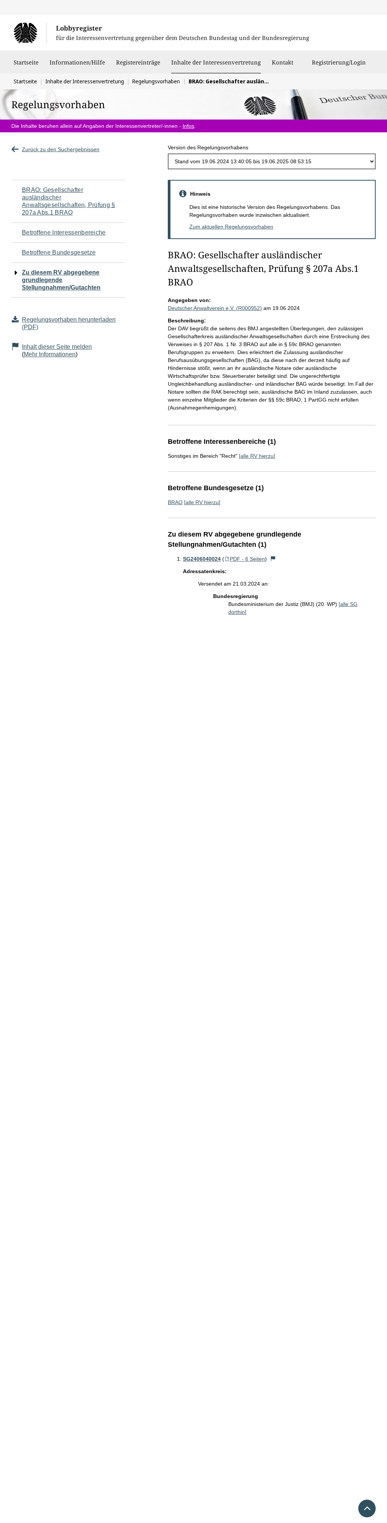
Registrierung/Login (339, 62)
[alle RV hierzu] (257, 456)
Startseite (26, 62)
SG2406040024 (202, 559)
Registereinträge (138, 62)
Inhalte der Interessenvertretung (216, 62)
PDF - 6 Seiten (247, 559)
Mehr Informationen (50, 354)
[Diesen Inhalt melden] (273, 559)
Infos (188, 126)
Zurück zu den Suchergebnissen (60, 149)
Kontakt (282, 62)
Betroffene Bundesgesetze (59, 252)
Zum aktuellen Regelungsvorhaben (231, 227)
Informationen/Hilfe (77, 62)
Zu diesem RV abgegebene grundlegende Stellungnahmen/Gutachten (61, 280)
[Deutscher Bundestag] (30, 33)
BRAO (175, 502)
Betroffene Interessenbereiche (64, 232)
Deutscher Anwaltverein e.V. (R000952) (215, 308)
